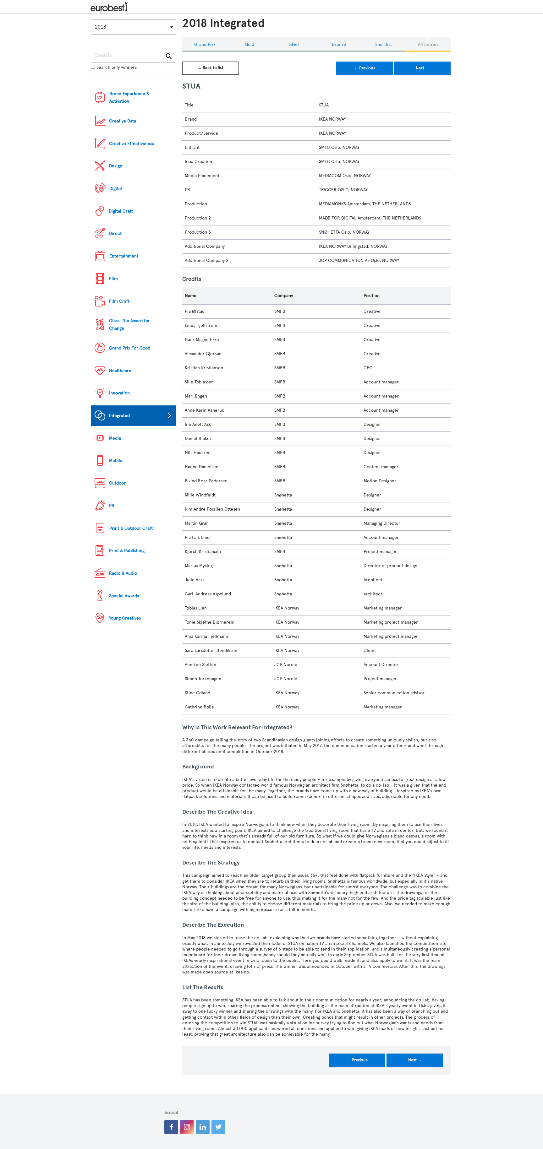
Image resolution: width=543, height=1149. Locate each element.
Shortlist (383, 44)
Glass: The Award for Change (129, 324)
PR (111, 505)
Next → (422, 68)
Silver (293, 44)
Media (115, 438)
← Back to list (210, 67)
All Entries (428, 44)
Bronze (339, 44)
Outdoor (117, 483)
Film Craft (119, 301)
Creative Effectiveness (131, 143)
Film (113, 278)
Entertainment (123, 256)
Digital (115, 188)
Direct (115, 233)
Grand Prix (204, 44)
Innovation (119, 393)
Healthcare (120, 370)
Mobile (116, 460)
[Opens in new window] (171, 1127)
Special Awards (124, 596)
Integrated (119, 415)
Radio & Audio (123, 573)
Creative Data (122, 121)
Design (115, 166)
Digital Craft (121, 211)
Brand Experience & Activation (129, 97)
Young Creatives (125, 618)
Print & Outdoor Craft (131, 528)
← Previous (364, 68)
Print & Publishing (127, 550)
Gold (249, 44)
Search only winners (116, 67)
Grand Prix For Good (129, 348)
